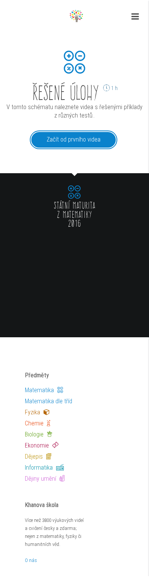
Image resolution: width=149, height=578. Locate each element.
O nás (31, 560)
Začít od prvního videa (73, 139)
